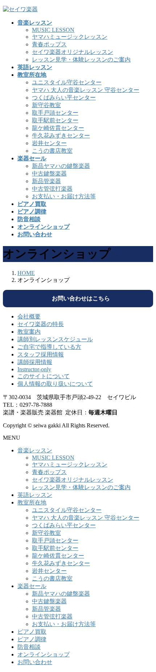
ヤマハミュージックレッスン (69, 37)
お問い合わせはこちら (78, 298)
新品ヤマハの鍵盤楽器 (61, 166)
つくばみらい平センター (64, 97)
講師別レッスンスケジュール (55, 339)
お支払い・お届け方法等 (64, 196)
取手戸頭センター (55, 113)
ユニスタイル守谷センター (67, 82)
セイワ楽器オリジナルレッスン (72, 52)
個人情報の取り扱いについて (55, 384)
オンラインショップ (43, 654)
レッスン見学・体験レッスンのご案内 (81, 59)
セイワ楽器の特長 (40, 324)
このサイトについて (43, 376)
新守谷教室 (46, 105)
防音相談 (29, 647)
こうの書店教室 (52, 151)
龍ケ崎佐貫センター (58, 128)
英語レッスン (34, 495)
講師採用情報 (34, 362)
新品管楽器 (46, 181)
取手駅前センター (55, 120)
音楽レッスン (34, 450)
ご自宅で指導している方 (49, 347)
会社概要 (29, 316)
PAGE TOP (145, 644)
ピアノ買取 (31, 632)
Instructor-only (34, 369)
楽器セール (31, 586)
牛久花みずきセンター (61, 135)
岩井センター (49, 143)
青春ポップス (49, 44)
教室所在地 (31, 502)
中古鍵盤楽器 (49, 173)
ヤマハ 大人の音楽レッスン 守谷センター (85, 90)
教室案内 (29, 332)
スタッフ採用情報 (40, 354)
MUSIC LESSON (53, 30)
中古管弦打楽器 (52, 189)
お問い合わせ (34, 662)
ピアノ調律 (31, 639)
